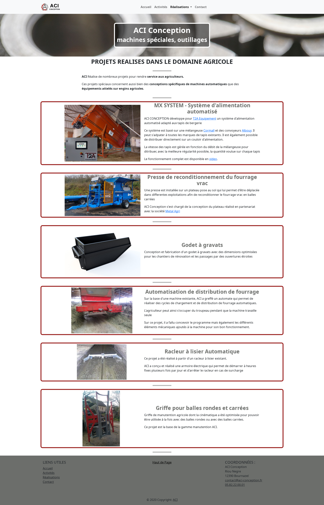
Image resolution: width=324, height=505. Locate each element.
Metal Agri (172, 211)
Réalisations (51, 477)
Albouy (246, 130)
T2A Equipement (204, 118)
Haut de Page (162, 462)
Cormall (208, 130)
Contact (201, 7)
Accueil (146, 7)
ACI (175, 500)
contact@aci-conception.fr (243, 480)
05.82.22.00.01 (235, 485)
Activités (160, 7)
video (213, 159)
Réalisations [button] (180, 7)
